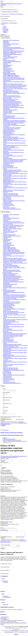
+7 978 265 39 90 (11, 14)
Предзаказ (5, 410)
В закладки (3, 470)
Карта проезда (4, 618)
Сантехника (5, 157)
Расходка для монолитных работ (10, 167)
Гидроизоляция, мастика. (8, 116)
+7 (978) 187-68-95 (13, 23)
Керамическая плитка (8, 191)
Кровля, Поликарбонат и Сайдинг (10, 99)
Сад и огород (6, 206)
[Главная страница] (14, 4)
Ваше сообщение (4, 530)
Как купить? (6, 29)
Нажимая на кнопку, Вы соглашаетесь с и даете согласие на (14, 541)
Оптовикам (5, 28)
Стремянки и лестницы (8, 204)
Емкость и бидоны (7, 199)
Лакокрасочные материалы (9, 131)
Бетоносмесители (7, 197)
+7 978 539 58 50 (4, 18)
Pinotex (11, 521)
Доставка (5, 32)
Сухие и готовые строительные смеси (11, 76)
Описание (3, 495)
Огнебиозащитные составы (9, 115)
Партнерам (5, 582)
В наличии (5, 407)
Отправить (3, 425)
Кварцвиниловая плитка (8, 180)
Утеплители (5, 46)
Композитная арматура (8, 166)
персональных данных (23, 631)
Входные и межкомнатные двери (10, 193)
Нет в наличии (6, 399)
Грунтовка (6, 521)
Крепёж (5, 59)
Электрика (5, 63)
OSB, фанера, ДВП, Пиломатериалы (11, 40)
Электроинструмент (7, 65)
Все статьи (6, 430)
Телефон (3, 529)
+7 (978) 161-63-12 (5, 616)
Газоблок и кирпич (7, 98)
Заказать (3, 461)
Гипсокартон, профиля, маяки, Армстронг (12, 52)
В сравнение (8, 470)
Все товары (5, 604)
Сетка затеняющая (7, 198)
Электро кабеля (6, 72)
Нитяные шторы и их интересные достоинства (12, 432)
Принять (16, 634)
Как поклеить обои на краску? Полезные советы (12, 435)
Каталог (5, 26)
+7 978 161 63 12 (4, 14)
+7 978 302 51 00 (19, 14)
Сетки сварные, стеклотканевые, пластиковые (13, 122)
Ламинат (5, 168)
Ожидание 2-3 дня (7, 403)
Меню (3, 24)
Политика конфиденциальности (8, 622)
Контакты (5, 31)
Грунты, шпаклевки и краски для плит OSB (13, 155)
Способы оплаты (7, 597)
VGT (4, 395)
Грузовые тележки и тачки (9, 205)
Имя (2, 527)
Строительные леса (7, 203)
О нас (4, 27)
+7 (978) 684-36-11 (5, 23)
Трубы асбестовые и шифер (9, 60)
